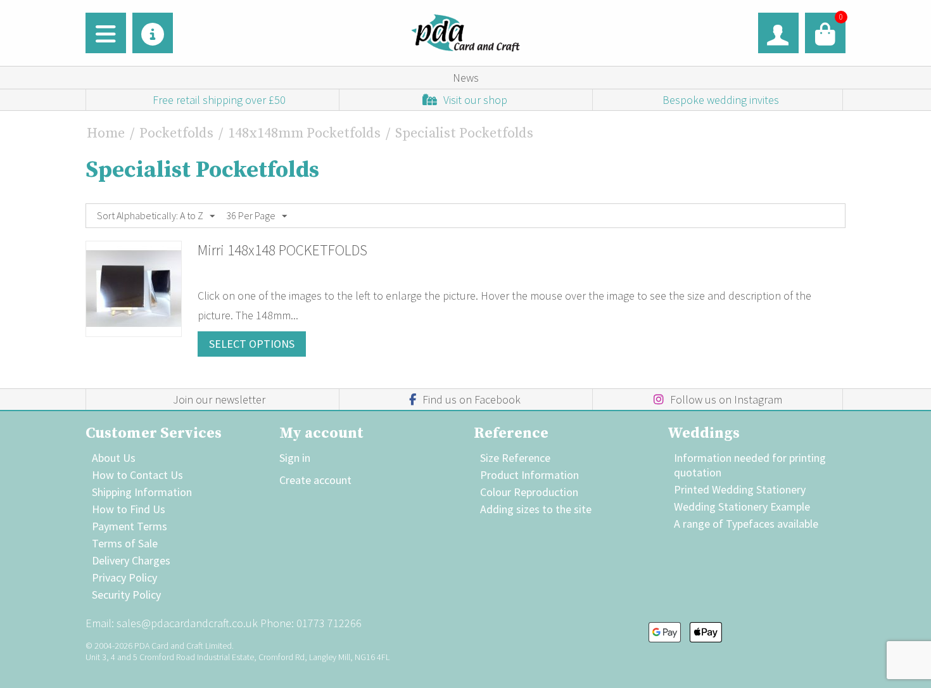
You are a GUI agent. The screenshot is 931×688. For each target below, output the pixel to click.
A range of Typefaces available (746, 523)
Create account (315, 480)
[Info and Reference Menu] (152, 33)
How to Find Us (128, 509)
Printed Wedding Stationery (740, 489)
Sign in (294, 457)
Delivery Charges (131, 560)
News (466, 77)
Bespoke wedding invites (720, 99)
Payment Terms (129, 526)
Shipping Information (142, 492)
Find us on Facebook (471, 399)
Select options (251, 343)
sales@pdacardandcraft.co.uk (187, 623)
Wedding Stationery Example (742, 506)
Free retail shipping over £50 (219, 99)
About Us (114, 457)
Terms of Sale (125, 543)
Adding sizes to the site (536, 509)
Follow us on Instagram (726, 399)
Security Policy (126, 594)
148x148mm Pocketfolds (304, 133)
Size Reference (515, 457)
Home (106, 133)
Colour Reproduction (529, 492)
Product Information (529, 475)
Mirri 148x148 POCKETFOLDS (282, 250)
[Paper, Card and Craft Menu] (106, 33)
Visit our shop (475, 99)
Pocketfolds (176, 133)
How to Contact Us (137, 475)
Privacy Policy (124, 577)
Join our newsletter (219, 399)
